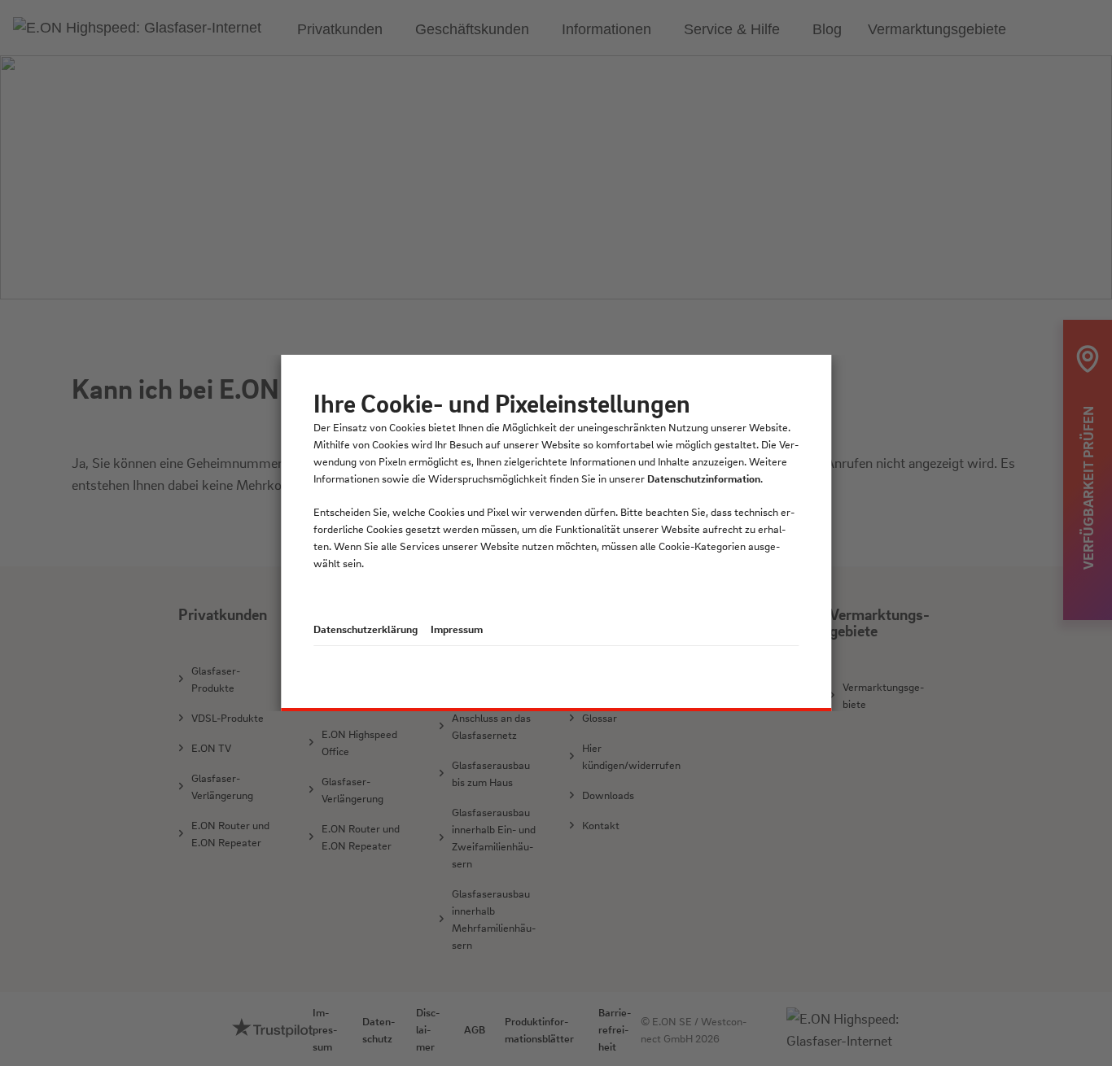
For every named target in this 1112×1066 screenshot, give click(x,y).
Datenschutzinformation (703, 478)
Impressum (457, 629)
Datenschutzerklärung (365, 629)
